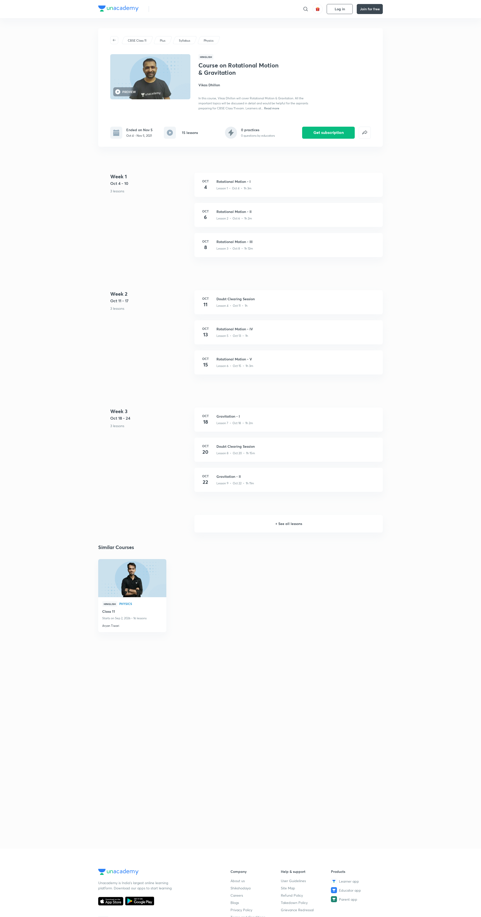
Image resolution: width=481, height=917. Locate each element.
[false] (365, 133)
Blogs (234, 902)
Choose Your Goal (175, 9)
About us (237, 880)
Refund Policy (292, 895)
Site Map (288, 888)
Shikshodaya (240, 888)
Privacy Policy (241, 909)
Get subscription (328, 132)
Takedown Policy (294, 902)
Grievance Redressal (297, 909)
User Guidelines (293, 880)
